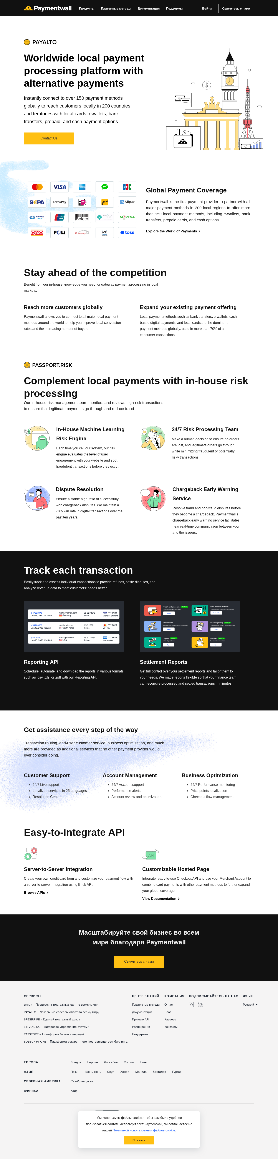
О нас (168, 1005)
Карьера (170, 1019)
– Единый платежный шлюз (52, 1019)
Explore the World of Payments (171, 231)
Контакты (170, 1027)
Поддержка (174, 8)
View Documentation (159, 899)
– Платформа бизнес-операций (54, 1034)
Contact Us (49, 138)
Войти (207, 8)
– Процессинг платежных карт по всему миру (61, 1005)
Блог (167, 1012)
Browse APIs (34, 892)
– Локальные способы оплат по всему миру (61, 1012)
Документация (149, 8)
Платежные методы (116, 8)
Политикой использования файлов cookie (144, 1130)
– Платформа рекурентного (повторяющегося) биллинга (75, 1041)
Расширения (141, 1027)
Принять (139, 1140)
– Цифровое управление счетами (56, 1027)
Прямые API (140, 1019)
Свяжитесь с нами (236, 8)
